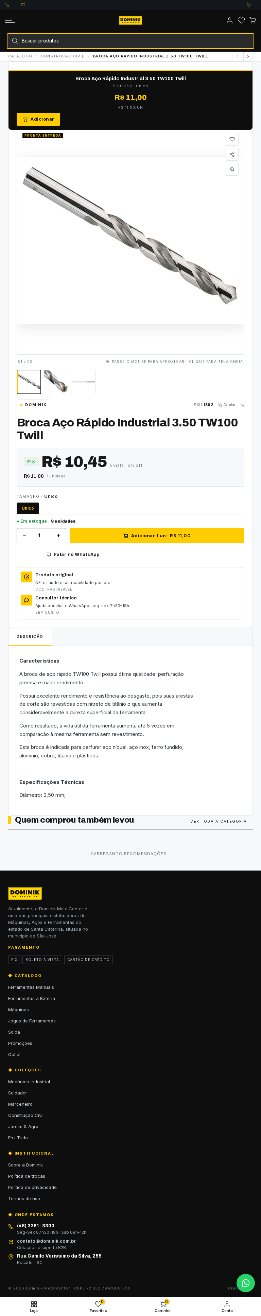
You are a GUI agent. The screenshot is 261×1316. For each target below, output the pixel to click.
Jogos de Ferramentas (32, 1020)
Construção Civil (26, 1115)
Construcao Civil (63, 56)
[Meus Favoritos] (241, 20)
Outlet (14, 1054)
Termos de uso (24, 1198)
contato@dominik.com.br (29, 4)
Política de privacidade (32, 1187)
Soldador (17, 1092)
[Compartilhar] (232, 154)
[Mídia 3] (83, 382)
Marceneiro (20, 1104)
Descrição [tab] (30, 636)
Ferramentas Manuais (31, 987)
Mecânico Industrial (29, 1081)
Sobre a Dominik (25, 1165)
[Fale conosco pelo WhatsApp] (246, 1283)
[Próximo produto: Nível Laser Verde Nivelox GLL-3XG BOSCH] (248, 56)
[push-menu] (10, 20)
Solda (14, 1032)
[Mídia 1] (29, 382)
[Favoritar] (232, 139)
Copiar (229, 404)
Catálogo (20, 56)
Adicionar (42, 119)
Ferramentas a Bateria (31, 998)
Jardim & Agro (23, 1126)
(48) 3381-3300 (13, 4)
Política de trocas (26, 1176)
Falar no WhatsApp (77, 554)
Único (28, 508)
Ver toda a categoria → (221, 821)
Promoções (20, 1043)
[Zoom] (232, 169)
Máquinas (18, 1009)
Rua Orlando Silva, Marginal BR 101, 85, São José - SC (255, 5)
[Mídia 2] (56, 382)
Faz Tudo (18, 1137)
